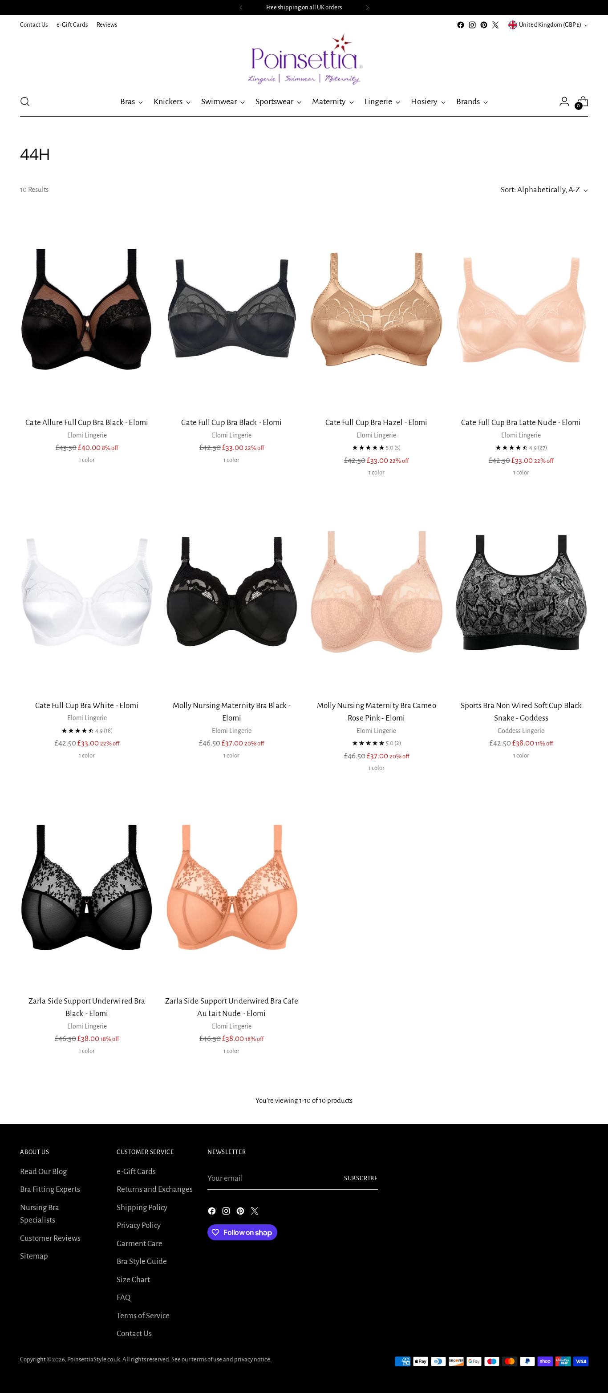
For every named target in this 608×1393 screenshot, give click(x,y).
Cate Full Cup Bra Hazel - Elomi (376, 422)
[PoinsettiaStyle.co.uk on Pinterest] (484, 25)
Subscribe (361, 1178)
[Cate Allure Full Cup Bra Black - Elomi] (87, 309)
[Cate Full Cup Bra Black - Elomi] (231, 309)
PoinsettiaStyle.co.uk (93, 1359)
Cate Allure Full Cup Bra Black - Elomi (86, 422)
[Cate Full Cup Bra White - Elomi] (87, 592)
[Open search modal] (25, 101)
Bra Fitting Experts (50, 1189)
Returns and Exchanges (155, 1189)
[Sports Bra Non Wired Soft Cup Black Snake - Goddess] (521, 592)
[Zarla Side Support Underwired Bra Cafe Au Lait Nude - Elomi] (231, 887)
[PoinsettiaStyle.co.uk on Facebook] (461, 25)
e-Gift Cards (136, 1171)
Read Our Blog (43, 1171)
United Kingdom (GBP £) (550, 24)
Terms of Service (143, 1316)
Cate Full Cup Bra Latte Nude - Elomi (521, 422)
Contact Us (134, 1333)
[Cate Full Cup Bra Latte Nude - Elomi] (521, 309)
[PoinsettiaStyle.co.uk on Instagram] (472, 25)
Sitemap (34, 1256)
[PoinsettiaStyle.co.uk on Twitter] (495, 25)
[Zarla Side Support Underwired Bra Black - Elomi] (87, 887)
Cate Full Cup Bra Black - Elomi (231, 422)
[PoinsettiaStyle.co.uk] (304, 58)
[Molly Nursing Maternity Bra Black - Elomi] (231, 592)
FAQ (123, 1297)
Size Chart (133, 1280)
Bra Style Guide (142, 1261)
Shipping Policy (142, 1207)
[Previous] (241, 7)
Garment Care (139, 1243)
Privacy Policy (139, 1225)
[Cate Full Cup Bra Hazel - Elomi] (376, 309)
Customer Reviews (50, 1238)
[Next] (367, 7)
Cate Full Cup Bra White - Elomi (87, 705)
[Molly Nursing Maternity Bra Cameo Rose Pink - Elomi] (376, 592)
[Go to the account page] (564, 101)
